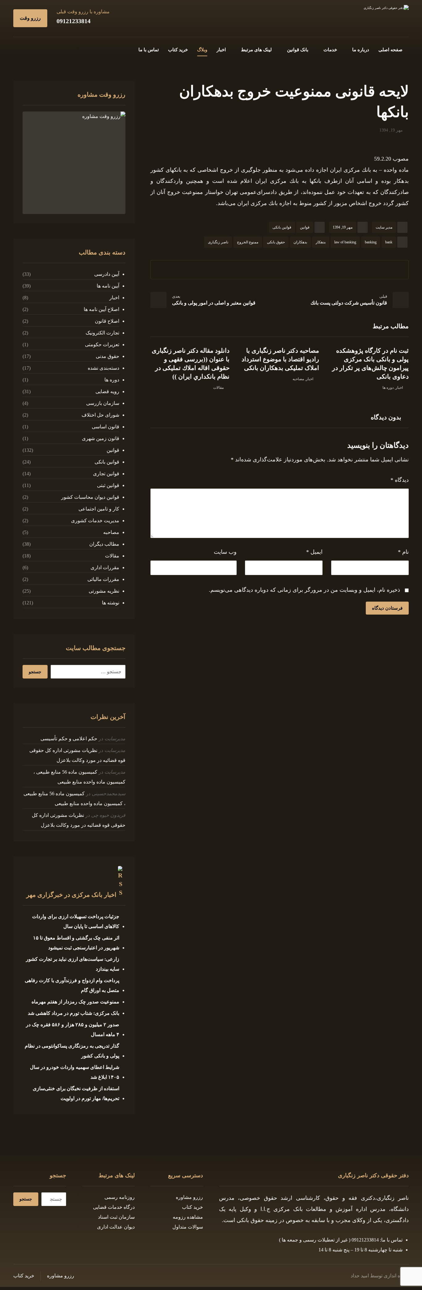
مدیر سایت (384, 227)
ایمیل (314, 552)
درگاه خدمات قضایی (114, 1207)
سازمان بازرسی (102, 403)
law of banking (345, 242)
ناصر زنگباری (218, 242)
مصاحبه (298, 379)
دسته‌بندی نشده (103, 368)
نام (403, 552)
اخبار (399, 387)
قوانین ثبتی (108, 485)
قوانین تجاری (106, 473)
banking (371, 242)
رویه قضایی (107, 391)
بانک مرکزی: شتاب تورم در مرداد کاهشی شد (73, 1013)
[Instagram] (38, 49)
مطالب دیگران (104, 544)
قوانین (305, 227)
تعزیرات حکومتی (102, 344)
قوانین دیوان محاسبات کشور (90, 497)
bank (388, 242)
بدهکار (321, 242)
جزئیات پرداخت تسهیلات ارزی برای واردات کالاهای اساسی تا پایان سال (75, 921)
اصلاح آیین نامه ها (101, 309)
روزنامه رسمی (119, 1197)
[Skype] (18, 49)
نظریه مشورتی (104, 591)
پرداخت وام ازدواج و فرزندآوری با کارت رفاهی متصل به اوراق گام (72, 985)
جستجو (35, 672)
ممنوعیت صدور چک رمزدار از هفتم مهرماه (75, 1001)
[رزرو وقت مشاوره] (74, 162)
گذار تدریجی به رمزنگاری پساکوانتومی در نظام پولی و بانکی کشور (72, 1050)
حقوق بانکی (276, 242)
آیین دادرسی (106, 274)
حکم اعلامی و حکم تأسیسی (68, 738)
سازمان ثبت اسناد (116, 1217)
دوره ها (388, 387)
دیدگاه (399, 480)
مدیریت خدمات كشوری (95, 520)
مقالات (218, 387)
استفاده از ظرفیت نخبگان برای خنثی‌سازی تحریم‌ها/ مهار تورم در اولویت (76, 1093)
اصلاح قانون (107, 321)
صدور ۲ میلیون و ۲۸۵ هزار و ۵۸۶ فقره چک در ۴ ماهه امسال (72, 1029)
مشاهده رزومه (188, 1217)
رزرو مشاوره (189, 1197)
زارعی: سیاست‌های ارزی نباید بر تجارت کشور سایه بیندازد (72, 964)
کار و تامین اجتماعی (98, 508)
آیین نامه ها (108, 285)
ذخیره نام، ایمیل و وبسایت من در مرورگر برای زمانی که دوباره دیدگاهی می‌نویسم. (304, 590)
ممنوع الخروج (247, 242)
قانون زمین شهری (100, 438)
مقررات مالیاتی (103, 579)
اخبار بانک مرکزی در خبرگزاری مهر (71, 894)
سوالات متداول (187, 1226)
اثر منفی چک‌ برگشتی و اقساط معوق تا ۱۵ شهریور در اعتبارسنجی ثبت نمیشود (76, 942)
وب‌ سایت (225, 552)
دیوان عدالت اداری (116, 1226)
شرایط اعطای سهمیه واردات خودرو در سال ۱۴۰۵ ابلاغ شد (74, 1072)
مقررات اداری (105, 567)
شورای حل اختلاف (100, 415)
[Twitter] (48, 49)
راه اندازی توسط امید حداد (377, 1275)
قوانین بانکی (281, 227)
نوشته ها (110, 602)
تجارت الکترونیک (102, 332)
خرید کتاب (192, 1207)
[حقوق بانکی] (372, 18)
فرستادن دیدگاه (387, 608)
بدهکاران (300, 242)
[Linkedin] (28, 49)
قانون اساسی (105, 426)
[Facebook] (58, 49)
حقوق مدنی (107, 356)
